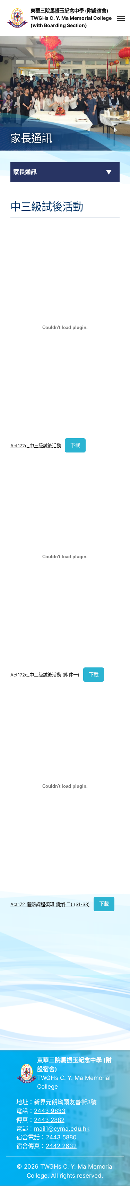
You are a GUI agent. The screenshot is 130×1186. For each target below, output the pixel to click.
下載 (75, 445)
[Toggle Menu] (121, 18)
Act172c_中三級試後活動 (35, 445)
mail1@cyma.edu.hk (61, 1128)
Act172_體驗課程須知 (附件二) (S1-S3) (50, 904)
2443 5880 (61, 1137)
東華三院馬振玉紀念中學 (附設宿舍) (70, 11)
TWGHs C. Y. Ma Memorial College (71, 18)
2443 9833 (50, 1110)
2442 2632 (61, 1146)
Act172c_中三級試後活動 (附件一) (44, 675)
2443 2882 (49, 1119)
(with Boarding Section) (59, 25)
